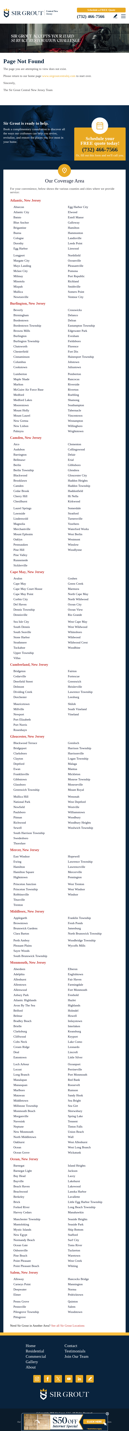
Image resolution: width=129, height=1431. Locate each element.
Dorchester (20, 697)
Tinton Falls (75, 1126)
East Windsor (21, 856)
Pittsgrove (19, 1317)
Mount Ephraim (23, 534)
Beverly (18, 310)
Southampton (76, 405)
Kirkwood (74, 501)
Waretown (74, 1255)
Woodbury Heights (79, 822)
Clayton (18, 758)
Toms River (75, 1245)
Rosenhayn (20, 730)
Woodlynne (75, 549)
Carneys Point (22, 1284)
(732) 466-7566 (90, 16)
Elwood (72, 212)
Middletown (20, 1100)
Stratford (73, 513)
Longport (19, 255)
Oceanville (74, 260)
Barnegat (18, 1165)
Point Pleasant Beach (26, 1266)
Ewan (16, 769)
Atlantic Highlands (24, 1000)
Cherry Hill (20, 496)
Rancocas (73, 379)
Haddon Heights (78, 480)
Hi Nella (73, 496)
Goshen (72, 578)
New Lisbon (20, 426)
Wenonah (73, 796)
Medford (18, 394)
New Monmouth (23, 1131)
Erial (71, 459)
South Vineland (77, 709)
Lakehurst (74, 1181)
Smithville (74, 286)
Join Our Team (76, 1356)
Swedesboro (20, 838)
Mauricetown (21, 704)
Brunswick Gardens (25, 928)
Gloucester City (77, 475)
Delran (72, 320)
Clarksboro (20, 753)
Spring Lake (75, 1116)
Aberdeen (19, 969)
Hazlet (72, 1000)
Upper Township (23, 653)
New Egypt (20, 1234)
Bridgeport (20, 748)
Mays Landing (22, 265)
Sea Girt (73, 1105)
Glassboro (19, 784)
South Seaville (22, 632)
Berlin (17, 465)
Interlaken (74, 1026)
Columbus (19, 362)
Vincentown (75, 415)
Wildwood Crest (78, 642)
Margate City (21, 260)
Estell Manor (76, 217)
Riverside (73, 384)
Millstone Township (25, 1105)
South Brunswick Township (30, 956)
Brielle (17, 1026)
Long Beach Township (81, 1207)
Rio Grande (75, 614)
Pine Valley (20, 555)
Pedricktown (75, 1294)
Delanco (73, 315)
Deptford (18, 763)
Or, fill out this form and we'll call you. (100, 155)
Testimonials (74, 1351)
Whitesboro (75, 632)
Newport (18, 714)
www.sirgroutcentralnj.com (58, 76)
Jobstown (73, 362)
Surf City (73, 1240)
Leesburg (73, 697)
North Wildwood (78, 599)
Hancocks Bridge (78, 1279)
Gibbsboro (74, 465)
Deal (16, 1052)
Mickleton (74, 774)
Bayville (18, 1181)
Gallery (32, 1362)
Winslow (73, 544)
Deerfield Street (23, 681)
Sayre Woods (21, 950)
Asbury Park (21, 995)
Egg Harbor (20, 248)
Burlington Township (26, 341)
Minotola (19, 281)
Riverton (73, 389)
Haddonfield (75, 491)
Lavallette (74, 1196)
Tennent (73, 1121)
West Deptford (77, 801)
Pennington (75, 877)
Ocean (17, 1147)
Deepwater (20, 1289)
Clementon (74, 444)
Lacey (71, 1176)
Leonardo (73, 1047)
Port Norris (20, 724)
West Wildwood (77, 627)
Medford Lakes (22, 400)
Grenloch (73, 743)
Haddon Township (79, 485)
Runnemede (20, 560)
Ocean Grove (21, 1152)
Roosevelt (74, 1085)
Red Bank (74, 1079)
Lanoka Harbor (77, 1191)
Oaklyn (17, 539)
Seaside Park (75, 1224)
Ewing (17, 861)
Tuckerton (74, 1250)
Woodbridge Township (82, 940)
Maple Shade (21, 379)
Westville (73, 807)
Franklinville (21, 774)
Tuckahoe (19, 647)
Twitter (58, 1379)
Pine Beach (20, 1255)
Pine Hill (18, 549)
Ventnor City (75, 297)
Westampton (75, 420)
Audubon (19, 449)
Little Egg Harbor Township (85, 1202)
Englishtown (75, 974)
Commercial (36, 1356)
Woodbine (74, 647)
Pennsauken (20, 544)
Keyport (73, 1036)
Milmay (18, 276)
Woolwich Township (80, 827)
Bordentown (20, 320)
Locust (17, 1069)
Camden (18, 485)
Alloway (18, 1279)
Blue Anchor (21, 222)
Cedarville (19, 676)
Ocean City (75, 604)
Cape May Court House (27, 588)
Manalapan (20, 1079)
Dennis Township (24, 609)
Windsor (73, 894)
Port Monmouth (77, 1074)
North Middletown (24, 1137)
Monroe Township (79, 779)
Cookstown (20, 367)
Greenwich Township (26, 789)
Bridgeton (19, 671)
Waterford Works (78, 529)
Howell (72, 1015)
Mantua (72, 769)
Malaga (72, 763)
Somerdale (74, 508)
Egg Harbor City (78, 207)
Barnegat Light (22, 1170)
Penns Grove (21, 1301)
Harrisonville (76, 753)
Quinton (73, 1301)
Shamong (73, 400)
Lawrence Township (80, 692)
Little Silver (75, 1057)
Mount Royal (76, 789)
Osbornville (20, 1250)
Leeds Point (75, 243)
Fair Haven (74, 979)
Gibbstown (20, 779)
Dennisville (20, 614)
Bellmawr (19, 459)
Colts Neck (20, 1041)
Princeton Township (25, 889)
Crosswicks (75, 310)
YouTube (69, 1379)
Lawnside (19, 513)
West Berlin (75, 534)
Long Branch (21, 1074)
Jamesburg (74, 928)
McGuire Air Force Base (28, 389)
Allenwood (20, 989)
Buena (17, 233)
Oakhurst (19, 1142)
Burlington (20, 336)
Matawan (19, 1095)
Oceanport (74, 1064)
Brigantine (19, 227)
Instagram (37, 1379)
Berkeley (18, 1196)
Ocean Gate (20, 1245)
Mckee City (20, 271)
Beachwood (20, 1191)
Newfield (19, 807)
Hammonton (75, 233)
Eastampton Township (81, 325)
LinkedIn (79, 1379)
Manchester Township (26, 1219)
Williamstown (76, 812)
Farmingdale (75, 984)
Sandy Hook (75, 1095)
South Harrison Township (29, 833)
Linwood (73, 248)
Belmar (17, 1015)
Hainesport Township (81, 356)
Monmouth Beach (24, 1111)
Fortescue (74, 676)
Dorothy (18, 243)
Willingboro (75, 426)
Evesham (73, 336)
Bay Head (19, 1176)
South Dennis (21, 627)
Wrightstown (75, 431)
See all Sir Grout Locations (67, 1325)
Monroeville (75, 784)
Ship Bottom (75, 1229)
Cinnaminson (21, 356)
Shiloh (72, 704)
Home (31, 1346)
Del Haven (20, 604)
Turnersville (75, 518)
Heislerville (75, 686)
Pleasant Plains (22, 945)
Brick (16, 1202)
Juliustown (74, 367)
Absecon (18, 207)
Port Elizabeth (22, 719)
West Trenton (76, 884)
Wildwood (74, 637)
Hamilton (73, 227)
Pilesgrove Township (26, 1312)
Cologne (18, 238)
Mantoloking (21, 1224)
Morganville (20, 1116)
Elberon (72, 969)
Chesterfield (20, 351)
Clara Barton (21, 933)
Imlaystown (75, 1021)
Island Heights (76, 1165)
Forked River (21, 1207)
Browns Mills (21, 330)
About (31, 1367)
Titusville (19, 899)
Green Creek (75, 583)
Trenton (18, 905)
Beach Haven (21, 1186)
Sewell (17, 827)
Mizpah (18, 286)
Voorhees (73, 523)
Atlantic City (21, 212)
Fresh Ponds (75, 923)
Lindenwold (20, 518)
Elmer (17, 1294)
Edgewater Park (77, 330)
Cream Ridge (21, 1047)
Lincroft (73, 1052)
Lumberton (20, 374)
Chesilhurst (20, 501)
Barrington (20, 454)
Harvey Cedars (22, 1212)
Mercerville (75, 872)
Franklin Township (79, 918)
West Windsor (76, 889)
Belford (18, 1010)
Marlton (18, 384)
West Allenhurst (77, 1142)
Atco (16, 444)
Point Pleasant (22, 1260)
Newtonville (20, 297)
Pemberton (74, 374)
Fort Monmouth (77, 989)
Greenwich (74, 681)
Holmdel (73, 1010)
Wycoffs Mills (76, 945)
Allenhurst (19, 979)
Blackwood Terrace (25, 743)
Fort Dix (73, 351)
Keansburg (74, 1031)
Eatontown (20, 1057)
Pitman (17, 817)
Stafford (73, 1234)
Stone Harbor (21, 637)
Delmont (18, 686)
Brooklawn (20, 480)
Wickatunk (74, 1152)
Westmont (74, 539)
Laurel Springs (22, 508)
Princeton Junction (24, 884)
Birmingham (21, 315)
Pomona (73, 271)
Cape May (19, 583)
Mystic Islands (22, 1229)
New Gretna (20, 420)
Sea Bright (74, 1100)
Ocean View (75, 609)
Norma (72, 1289)
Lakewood (74, 1186)
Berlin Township (23, 470)
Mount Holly (21, 410)
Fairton (72, 671)
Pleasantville (75, 265)
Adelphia (19, 974)
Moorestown (21, 405)
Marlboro (19, 1090)
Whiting (73, 1266)
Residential (35, 1351)
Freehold (73, 995)
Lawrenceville (76, 866)
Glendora (73, 470)
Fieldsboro (74, 341)
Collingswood (76, 449)
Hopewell (74, 856)
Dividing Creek (22, 692)
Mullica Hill (20, 796)
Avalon (17, 578)
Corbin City (20, 599)
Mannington (75, 1284)
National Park (21, 801)
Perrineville (75, 1069)
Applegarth (20, 918)
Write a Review (115, 16)
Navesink (19, 1121)
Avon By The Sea (24, 1005)
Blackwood (20, 475)
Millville (18, 709)
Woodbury (74, 817)
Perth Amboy (21, 940)
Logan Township (78, 758)
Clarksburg (20, 1031)
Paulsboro (19, 812)
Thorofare (19, 843)
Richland (73, 281)
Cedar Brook (21, 491)
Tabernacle (74, 410)
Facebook (47, 1379)
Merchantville (21, 529)
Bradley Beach (22, 1021)
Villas (16, 658)
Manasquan (20, 1085)
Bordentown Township (27, 325)
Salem (71, 1306)
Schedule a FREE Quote (101, 10)
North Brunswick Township (85, 933)
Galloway (74, 222)
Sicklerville (20, 565)
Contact (70, 1346)
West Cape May (77, 621)
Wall (71, 1137)
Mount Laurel (21, 415)
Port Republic (76, 276)
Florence (73, 346)
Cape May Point (23, 594)
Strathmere (20, 642)
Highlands (74, 1005)
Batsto (17, 217)
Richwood (19, 822)
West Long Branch (79, 1147)
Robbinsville (21, 894)
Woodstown (75, 1312)
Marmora (73, 588)
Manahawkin (76, 1212)
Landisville (74, 238)
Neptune (18, 1126)
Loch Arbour (21, 1064)
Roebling (73, 394)
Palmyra (18, 431)
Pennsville (19, 1306)
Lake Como (75, 1041)
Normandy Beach (24, 1240)
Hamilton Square (23, 872)
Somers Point (76, 291)
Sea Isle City (21, 621)
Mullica (18, 291)
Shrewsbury (75, 1111)
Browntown (20, 923)
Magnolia (19, 523)
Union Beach (76, 1131)
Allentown (19, 984)
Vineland (73, 714)
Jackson (72, 1170)
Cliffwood (19, 1036)
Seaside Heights (77, 1219)
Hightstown (20, 877)
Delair (71, 454)
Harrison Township (79, 748)
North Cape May (78, 594)
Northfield (74, 255)
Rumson (73, 1090)
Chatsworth (20, 346)
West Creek (75, 1260)
